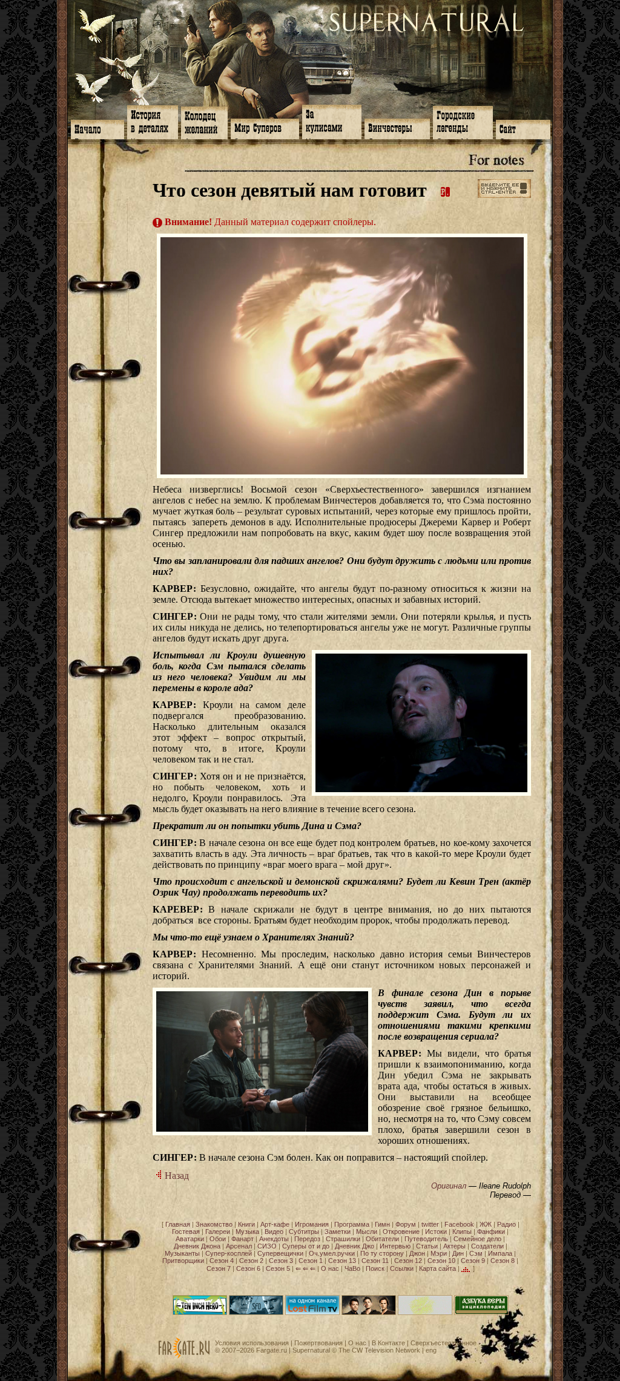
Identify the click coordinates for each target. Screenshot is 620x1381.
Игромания (312, 1224)
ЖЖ (486, 1224)
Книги (246, 1224)
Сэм (476, 1253)
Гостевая (186, 1231)
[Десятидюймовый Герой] (200, 1312)
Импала (500, 1253)
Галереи (217, 1231)
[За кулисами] (331, 121)
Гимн (382, 1224)
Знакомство (214, 1224)
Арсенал (239, 1246)
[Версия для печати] (445, 190)
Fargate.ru (271, 1350)
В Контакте (388, 1343)
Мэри (438, 1253)
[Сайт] (523, 128)
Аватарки (190, 1238)
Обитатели (382, 1238)
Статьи (427, 1246)
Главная (177, 1224)
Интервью (395, 1246)
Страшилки (343, 1238)
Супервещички (280, 1253)
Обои (217, 1238)
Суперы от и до (305, 1246)
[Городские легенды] (463, 121)
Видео (274, 1231)
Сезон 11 (375, 1260)
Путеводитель (426, 1238)
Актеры (454, 1246)
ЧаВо (352, 1268)
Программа (351, 1224)
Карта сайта (437, 1268)
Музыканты (182, 1253)
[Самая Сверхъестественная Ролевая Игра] (425, 1312)
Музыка (247, 1231)
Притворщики (183, 1260)
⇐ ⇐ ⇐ (305, 1268)
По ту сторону (382, 1253)
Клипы (462, 1231)
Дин (458, 1253)
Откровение (401, 1231)
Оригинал (448, 1185)
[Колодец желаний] (204, 122)
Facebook (459, 1224)
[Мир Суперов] (265, 128)
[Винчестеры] (397, 128)
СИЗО (267, 1246)
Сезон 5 (278, 1268)
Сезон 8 (502, 1260)
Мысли (366, 1231)
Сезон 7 (218, 1268)
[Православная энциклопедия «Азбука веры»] (481, 1312)
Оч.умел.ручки (332, 1253)
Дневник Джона (197, 1246)
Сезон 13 (342, 1260)
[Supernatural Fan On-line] (256, 1312)
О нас (330, 1268)
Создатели (487, 1246)
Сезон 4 (221, 1260)
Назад (175, 1175)
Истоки (436, 1231)
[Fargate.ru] (184, 1356)
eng (431, 1350)
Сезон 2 (251, 1260)
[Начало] (97, 128)
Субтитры (304, 1231)
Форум (405, 1224)
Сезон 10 (441, 1260)
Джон (417, 1253)
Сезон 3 (281, 1260)
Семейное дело (477, 1238)
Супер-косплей (228, 1253)
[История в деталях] (152, 121)
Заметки (338, 1231)
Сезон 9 (473, 1260)
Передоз (307, 1238)
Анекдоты (274, 1238)
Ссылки (402, 1268)
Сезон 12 (408, 1260)
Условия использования (252, 1343)
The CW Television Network (379, 1350)
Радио (506, 1224)
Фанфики (491, 1231)
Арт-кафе (274, 1224)
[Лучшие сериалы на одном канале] (312, 1312)
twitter (430, 1224)
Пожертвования (318, 1343)
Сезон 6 (248, 1268)
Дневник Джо (354, 1246)
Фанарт (242, 1238)
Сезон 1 (310, 1260)
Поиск (375, 1268)
